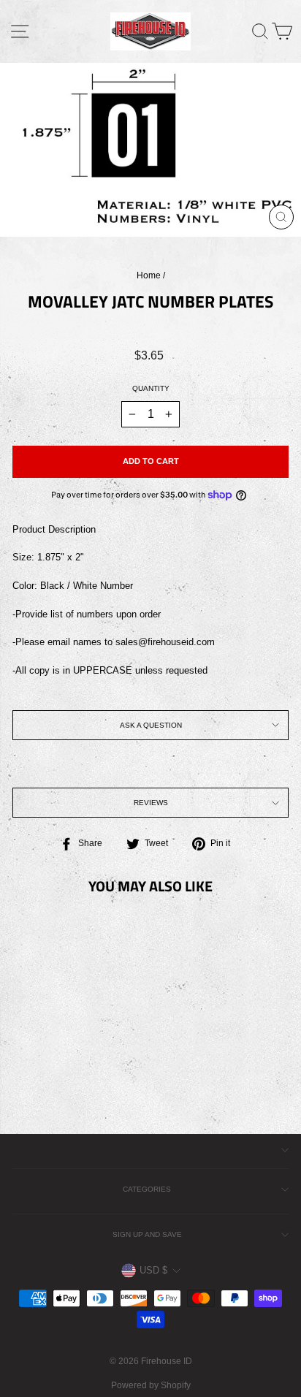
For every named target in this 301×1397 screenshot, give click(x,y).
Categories (147, 1189)
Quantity (150, 388)
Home (149, 275)
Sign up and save (147, 1234)
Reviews (151, 803)
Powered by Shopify (151, 1385)
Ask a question (151, 725)
